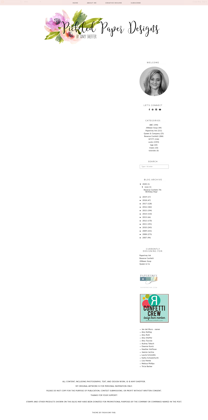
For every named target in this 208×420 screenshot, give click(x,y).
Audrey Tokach (148, 344)
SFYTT (151, 139)
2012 (145, 221)
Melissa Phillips (148, 364)
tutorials (152, 151)
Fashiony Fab (108, 413)
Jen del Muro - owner (151, 329)
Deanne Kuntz (148, 346)
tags (152, 145)
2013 (145, 217)
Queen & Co (145, 264)
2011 (145, 224)
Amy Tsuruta (147, 341)
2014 (145, 214)
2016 (145, 207)
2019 (145, 197)
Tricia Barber (147, 366)
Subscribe (136, 3)
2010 (145, 227)
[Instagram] (156, 110)
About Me (92, 3)
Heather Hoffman (149, 349)
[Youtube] (160, 110)
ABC (151, 125)
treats (151, 148)
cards (150, 142)
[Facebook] (149, 110)
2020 (145, 184)
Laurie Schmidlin (149, 355)
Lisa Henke (146, 361)
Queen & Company (152, 134)
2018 (145, 200)
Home (75, 3)
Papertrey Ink (151, 131)
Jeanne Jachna (148, 352)
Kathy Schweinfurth (150, 358)
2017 (145, 204)
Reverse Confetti (151, 136)
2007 (145, 238)
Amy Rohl (146, 335)
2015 (145, 211)
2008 (145, 234)
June (147, 187)
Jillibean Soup (152, 128)
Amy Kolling (147, 332)
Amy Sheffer (147, 338)
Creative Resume (113, 3)
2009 (145, 231)
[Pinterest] (153, 110)
